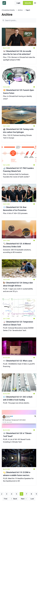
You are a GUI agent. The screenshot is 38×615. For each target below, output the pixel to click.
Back (15, 499)
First (5, 499)
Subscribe (28, 3)
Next (22, 499)
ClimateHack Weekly (8, 10)
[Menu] (35, 2)
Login (18, 3)
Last (32, 499)
